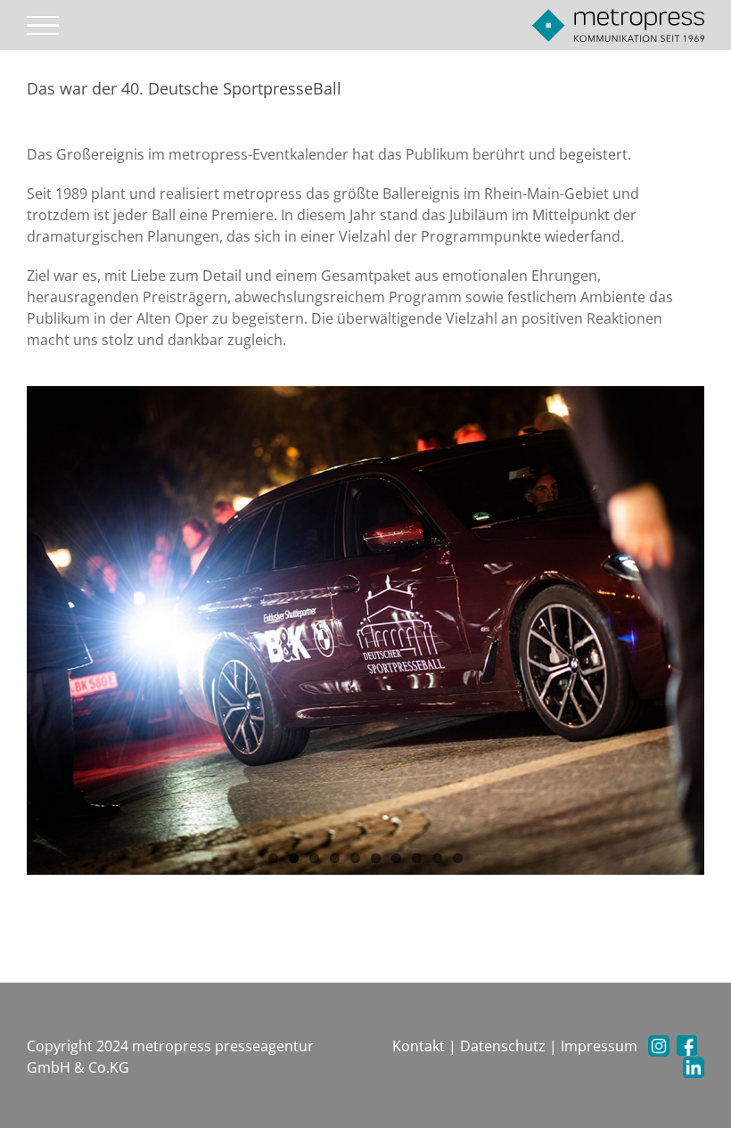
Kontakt (418, 1046)
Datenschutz (503, 1046)
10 (458, 858)
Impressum (599, 1046)
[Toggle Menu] (43, 26)
